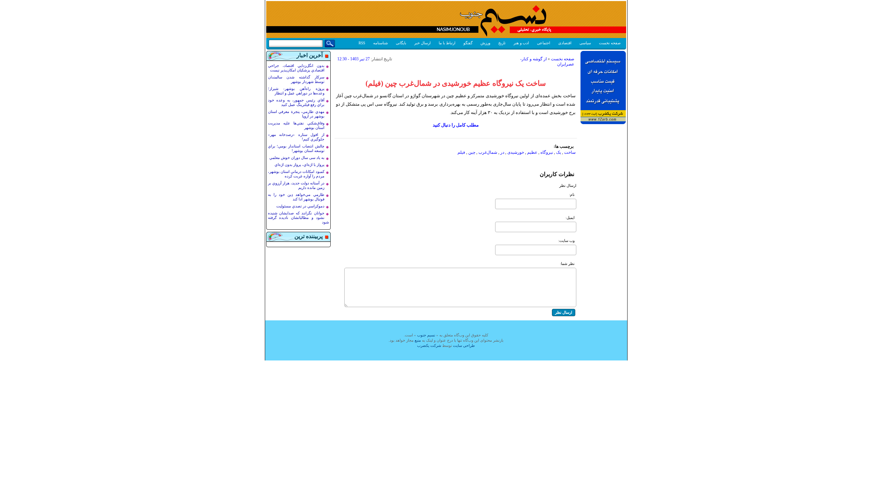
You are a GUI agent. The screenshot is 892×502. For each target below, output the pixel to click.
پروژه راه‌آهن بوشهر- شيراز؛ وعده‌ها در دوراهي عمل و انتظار (296, 90)
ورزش (485, 43)
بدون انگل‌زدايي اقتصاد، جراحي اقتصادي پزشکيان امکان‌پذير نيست (296, 67)
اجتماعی (543, 43)
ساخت (570, 152)
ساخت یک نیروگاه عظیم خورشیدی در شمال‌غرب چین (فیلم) (456, 83)
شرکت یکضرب (429, 345)
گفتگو (467, 43)
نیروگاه (546, 152)
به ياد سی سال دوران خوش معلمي (296, 157)
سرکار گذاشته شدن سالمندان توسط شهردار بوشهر (296, 79)
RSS (362, 43)
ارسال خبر (422, 43)
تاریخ (502, 43)
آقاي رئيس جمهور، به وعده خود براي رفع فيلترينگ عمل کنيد (296, 102)
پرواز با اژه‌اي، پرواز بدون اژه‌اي (299, 164)
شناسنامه (380, 43)
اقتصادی (564, 43)
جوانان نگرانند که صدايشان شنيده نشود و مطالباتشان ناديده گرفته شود (298, 217)
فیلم (461, 152)
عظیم (532, 152)
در (502, 152)
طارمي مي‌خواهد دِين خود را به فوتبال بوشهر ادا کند (296, 196)
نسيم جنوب (426, 335)
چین (471, 152)
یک (558, 152)
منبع (418, 340)
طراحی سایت (464, 345)
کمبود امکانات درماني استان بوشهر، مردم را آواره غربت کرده (296, 173)
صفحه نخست (610, 43)
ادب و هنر (521, 43)
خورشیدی (515, 152)
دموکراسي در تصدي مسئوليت (300, 206)
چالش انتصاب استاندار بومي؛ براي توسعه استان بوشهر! (296, 148)
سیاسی (585, 43)
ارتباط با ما (447, 43)
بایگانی (401, 43)
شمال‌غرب (487, 152)
